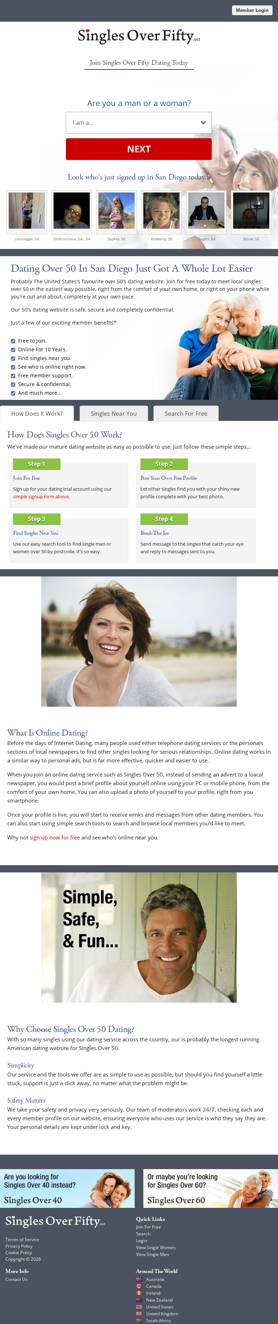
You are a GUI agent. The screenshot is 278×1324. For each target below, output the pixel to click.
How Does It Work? (37, 414)
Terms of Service (22, 1239)
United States (159, 1307)
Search (143, 1234)
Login (141, 1241)
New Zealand (159, 1300)
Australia (155, 1279)
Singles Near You (114, 414)
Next (139, 149)
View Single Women (156, 1247)
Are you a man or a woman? (139, 102)
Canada (154, 1286)
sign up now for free (55, 837)
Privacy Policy (19, 1246)
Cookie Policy (18, 1252)
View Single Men (152, 1254)
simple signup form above (41, 496)
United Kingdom (162, 1314)
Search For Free (186, 414)
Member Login (252, 10)
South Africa (158, 1320)
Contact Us (16, 1279)
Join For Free (148, 1227)
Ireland (153, 1293)
